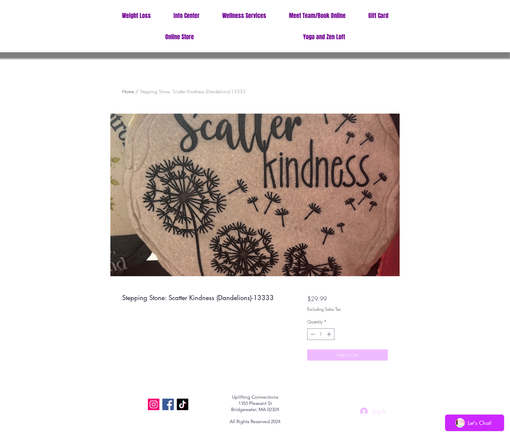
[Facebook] (168, 404)
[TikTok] (182, 404)
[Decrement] (312, 334)
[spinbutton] (321, 334)
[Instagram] (153, 404)
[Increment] (330, 334)
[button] (186, 15)
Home (128, 91)
